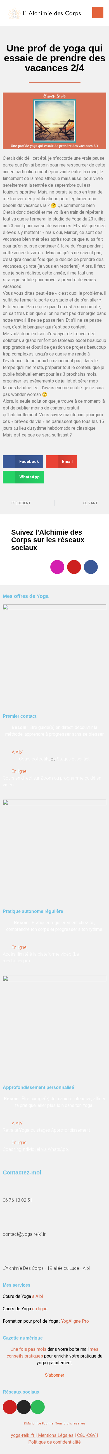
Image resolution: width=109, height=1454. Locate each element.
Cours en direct (17, 778)
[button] (23, 461)
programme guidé (77, 778)
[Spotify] (38, 1407)
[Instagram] (57, 567)
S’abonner (54, 1375)
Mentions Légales (56, 1435)
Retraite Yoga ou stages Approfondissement (46, 1130)
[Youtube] (74, 567)
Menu (97, 12)
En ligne (19, 771)
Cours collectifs (34, 759)
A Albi (17, 752)
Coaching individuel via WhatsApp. (36, 1149)
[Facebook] (91, 567)
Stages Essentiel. (73, 759)
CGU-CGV (87, 1435)
